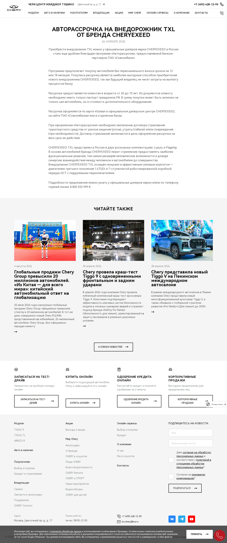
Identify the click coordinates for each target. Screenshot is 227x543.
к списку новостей (110, 347)
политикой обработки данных (65, 531)
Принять (196, 534)
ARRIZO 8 (19, 440)
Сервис (18, 489)
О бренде (71, 450)
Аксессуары (73, 445)
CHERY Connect (23, 505)
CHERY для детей (76, 494)
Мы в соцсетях (126, 456)
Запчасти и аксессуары (28, 494)
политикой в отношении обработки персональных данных (193, 463)
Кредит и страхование (28, 473)
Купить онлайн (79, 403)
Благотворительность (79, 467)
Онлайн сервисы (157, 13)
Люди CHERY (73, 461)
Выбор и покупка (24, 468)
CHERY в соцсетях (76, 456)
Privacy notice (217, 404)
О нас (120, 450)
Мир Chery (134, 13)
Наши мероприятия (77, 483)
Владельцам (101, 13)
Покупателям (79, 13)
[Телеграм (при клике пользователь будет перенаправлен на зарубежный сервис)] (181, 519)
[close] (225, 404)
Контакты (201, 13)
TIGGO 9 (19, 429)
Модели (33, 13)
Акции (119, 13)
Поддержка (21, 500)
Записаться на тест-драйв (33, 401)
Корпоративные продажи (187, 401)
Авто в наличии (54, 13)
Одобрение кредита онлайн (136, 401)
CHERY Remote (74, 472)
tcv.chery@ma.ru (130, 521)
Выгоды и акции (75, 429)
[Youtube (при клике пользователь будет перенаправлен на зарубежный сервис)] (191, 519)
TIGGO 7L (20, 435)
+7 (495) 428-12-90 (132, 516)
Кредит (121, 435)
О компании (182, 13)
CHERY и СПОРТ (75, 478)
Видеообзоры (74, 489)
